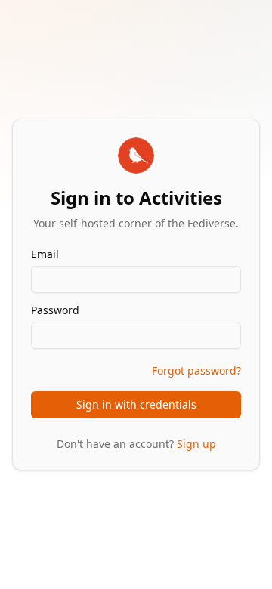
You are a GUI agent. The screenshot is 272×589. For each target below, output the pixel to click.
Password (55, 310)
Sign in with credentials (136, 404)
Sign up (196, 443)
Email (45, 254)
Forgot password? (196, 370)
